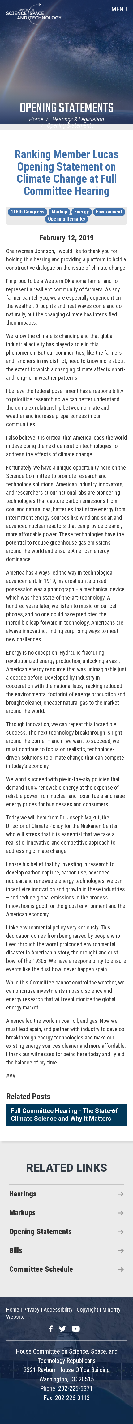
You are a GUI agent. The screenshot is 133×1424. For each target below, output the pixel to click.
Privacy (31, 1309)
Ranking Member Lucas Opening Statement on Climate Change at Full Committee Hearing (66, 173)
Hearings (22, 1194)
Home (36, 119)
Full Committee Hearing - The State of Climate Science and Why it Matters (64, 1114)
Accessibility (58, 1309)
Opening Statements (67, 108)
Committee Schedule (41, 1269)
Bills (15, 1250)
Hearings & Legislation (78, 119)
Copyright (87, 1309)
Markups (22, 1212)
